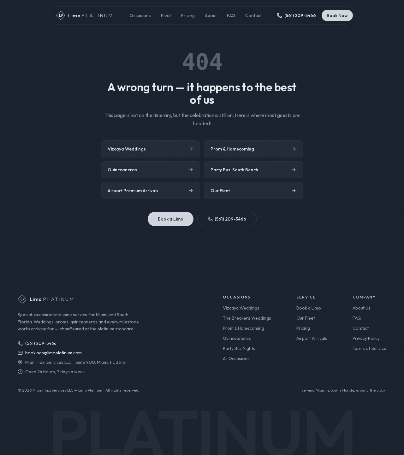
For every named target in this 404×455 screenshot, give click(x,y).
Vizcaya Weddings (127, 149)
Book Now (337, 15)
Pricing (188, 15)
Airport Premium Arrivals (133, 190)
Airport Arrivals (311, 338)
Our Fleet (220, 190)
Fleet (166, 15)
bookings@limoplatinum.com (53, 353)
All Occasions (236, 358)
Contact (253, 15)
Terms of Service (369, 348)
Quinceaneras (122, 170)
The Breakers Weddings (247, 318)
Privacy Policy (366, 338)
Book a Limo (170, 219)
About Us (362, 308)
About (211, 15)
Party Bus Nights (239, 348)
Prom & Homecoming (232, 149)
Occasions (140, 15)
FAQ (231, 15)
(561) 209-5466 (230, 219)
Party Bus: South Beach (234, 170)
